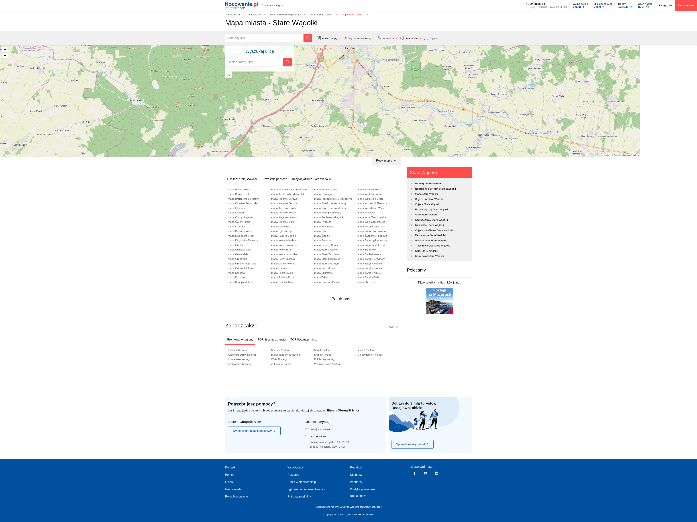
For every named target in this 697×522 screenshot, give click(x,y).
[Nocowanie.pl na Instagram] (436, 473)
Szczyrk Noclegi (280, 349)
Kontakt (230, 467)
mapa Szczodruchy (325, 268)
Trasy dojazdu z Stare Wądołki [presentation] (311, 179)
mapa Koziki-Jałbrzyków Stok (288, 194)
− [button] (5, 55)
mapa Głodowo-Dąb (239, 249)
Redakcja (356, 467)
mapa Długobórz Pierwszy (243, 240)
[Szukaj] (307, 38)
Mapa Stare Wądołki (426, 193)
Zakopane (377, 507)
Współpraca (295, 467)
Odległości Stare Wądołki (429, 224)
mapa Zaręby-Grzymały (371, 258)
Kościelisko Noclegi (239, 359)
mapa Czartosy (236, 226)
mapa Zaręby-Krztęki (369, 272)
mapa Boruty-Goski (239, 194)
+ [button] (5, 49)
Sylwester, (344, 507)
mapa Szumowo (323, 272)
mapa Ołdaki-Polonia (283, 263)
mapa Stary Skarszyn (326, 263)
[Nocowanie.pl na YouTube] (425, 473)
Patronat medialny (299, 496)
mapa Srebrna (322, 240)
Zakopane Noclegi (281, 363)
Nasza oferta (233, 489)
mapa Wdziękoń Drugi (370, 198)
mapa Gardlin (236, 245)
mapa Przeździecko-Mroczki (330, 208)
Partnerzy (356, 482)
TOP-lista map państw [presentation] (272, 339)
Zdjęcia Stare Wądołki (427, 204)
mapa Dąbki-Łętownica (241, 231)
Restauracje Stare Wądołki (430, 235)
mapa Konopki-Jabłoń (240, 282)
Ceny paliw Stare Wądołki (429, 255)
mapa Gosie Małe (238, 254)
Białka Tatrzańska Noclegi (286, 354)
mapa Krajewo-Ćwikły (283, 208)
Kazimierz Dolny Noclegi (242, 354)
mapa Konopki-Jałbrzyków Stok (289, 189)
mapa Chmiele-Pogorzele (242, 203)
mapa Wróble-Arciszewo (371, 226)
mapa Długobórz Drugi (241, 235)
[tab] (242, 179)
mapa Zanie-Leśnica (369, 254)
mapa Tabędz (322, 277)
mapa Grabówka (237, 258)
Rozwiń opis (384, 160)
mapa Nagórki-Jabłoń (283, 235)
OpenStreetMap (621, 155)
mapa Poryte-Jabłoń (325, 189)
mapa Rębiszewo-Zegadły (329, 217)
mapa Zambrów (366, 249)
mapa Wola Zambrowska (371, 217)
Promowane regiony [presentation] (240, 339)
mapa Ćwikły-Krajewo (240, 217)
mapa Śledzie (322, 235)
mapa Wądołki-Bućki (369, 194)
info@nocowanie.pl (322, 429)
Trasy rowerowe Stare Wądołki (432, 245)
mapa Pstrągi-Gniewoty (327, 212)
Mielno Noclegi (365, 349)
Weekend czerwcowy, (361, 507)
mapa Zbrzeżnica (367, 282)
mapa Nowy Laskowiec (284, 254)
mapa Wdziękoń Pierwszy (372, 203)
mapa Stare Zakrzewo (327, 254)
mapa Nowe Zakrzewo (284, 245)
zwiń (391, 326)
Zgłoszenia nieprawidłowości (306, 489)
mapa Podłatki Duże (282, 277)
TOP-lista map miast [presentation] (303, 339)
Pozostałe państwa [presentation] (275, 179)
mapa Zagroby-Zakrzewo (371, 245)
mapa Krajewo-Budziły (284, 203)
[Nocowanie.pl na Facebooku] (414, 473)
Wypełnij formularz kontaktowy (252, 430)
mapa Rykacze (322, 221)
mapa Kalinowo (237, 272)
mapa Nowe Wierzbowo (284, 240)
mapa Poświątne (323, 194)
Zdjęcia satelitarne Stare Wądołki (434, 230)
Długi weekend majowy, (327, 507)
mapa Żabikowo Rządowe (372, 235)
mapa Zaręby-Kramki (369, 263)
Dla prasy (356, 474)
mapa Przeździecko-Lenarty (330, 203)
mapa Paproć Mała (282, 272)
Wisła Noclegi (279, 359)
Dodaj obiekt (686, 5)
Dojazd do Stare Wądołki (429, 199)
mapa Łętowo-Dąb (281, 231)
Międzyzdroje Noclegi (369, 354)
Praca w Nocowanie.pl (302, 482)
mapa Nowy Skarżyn (283, 258)
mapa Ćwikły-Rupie (239, 221)
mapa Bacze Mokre (239, 189)
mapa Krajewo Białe (282, 221)
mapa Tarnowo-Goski (326, 282)
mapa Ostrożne (280, 268)
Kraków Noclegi (323, 354)
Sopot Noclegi (322, 349)
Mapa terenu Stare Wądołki (431, 240)
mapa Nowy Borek (281, 249)
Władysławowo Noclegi (327, 363)
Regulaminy (358, 495)
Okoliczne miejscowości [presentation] (242, 179)
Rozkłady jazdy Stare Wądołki (432, 209)
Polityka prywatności (363, 489)
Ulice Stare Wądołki (426, 214)
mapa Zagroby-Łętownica (372, 240)
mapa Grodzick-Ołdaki (241, 268)
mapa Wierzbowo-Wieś (370, 208)
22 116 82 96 (537, 4)
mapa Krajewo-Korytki (283, 212)
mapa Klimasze (237, 277)
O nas (229, 482)
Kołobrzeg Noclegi (324, 359)
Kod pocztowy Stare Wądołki (431, 219)
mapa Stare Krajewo (326, 249)
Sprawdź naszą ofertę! (410, 444)
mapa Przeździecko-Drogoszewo (333, 198)
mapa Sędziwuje (323, 226)
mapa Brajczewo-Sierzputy (243, 198)
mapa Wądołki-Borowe (370, 189)
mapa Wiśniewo (366, 212)
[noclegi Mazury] (439, 300)
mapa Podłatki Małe (282, 282)
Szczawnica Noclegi (239, 363)
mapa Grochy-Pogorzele (242, 263)
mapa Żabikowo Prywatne (372, 231)
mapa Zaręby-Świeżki (369, 277)
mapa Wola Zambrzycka (371, 221)
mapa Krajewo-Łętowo (284, 217)
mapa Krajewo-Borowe (284, 198)
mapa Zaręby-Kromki (369, 268)
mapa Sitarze (321, 231)
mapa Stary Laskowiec (327, 258)
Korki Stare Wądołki (426, 250)
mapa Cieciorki (236, 212)
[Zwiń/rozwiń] (228, 75)
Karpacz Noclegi (237, 349)
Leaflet (607, 155)
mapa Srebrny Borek (326, 245)
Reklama (293, 474)
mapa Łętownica (280, 226)
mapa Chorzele (237, 208)
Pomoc (229, 474)
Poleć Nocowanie (236, 496)
